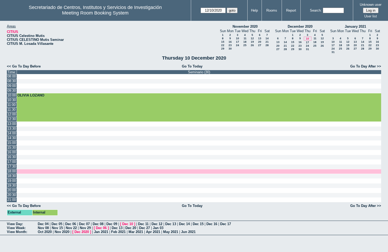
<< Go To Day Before (24, 66)
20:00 (11, 190)
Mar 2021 (136, 232)
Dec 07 (84, 224)
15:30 (11, 147)
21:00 (11, 200)
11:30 (11, 110)
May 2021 (170, 232)
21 (267, 41)
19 (252, 41)
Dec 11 (143, 224)
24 (237, 45)
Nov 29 (85, 228)
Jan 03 (158, 228)
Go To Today (192, 66)
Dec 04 (43, 224)
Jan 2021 (101, 232)
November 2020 (245, 26)
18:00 (11, 171)
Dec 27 (144, 228)
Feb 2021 (118, 232)
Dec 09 (111, 224)
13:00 (11, 124)
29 (222, 48)
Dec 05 (56, 224)
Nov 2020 (62, 232)
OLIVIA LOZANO (30, 95)
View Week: (16, 228)
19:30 (11, 185)
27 (259, 45)
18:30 (11, 176)
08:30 (11, 81)
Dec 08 (98, 224)
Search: (316, 10)
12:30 (11, 119)
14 (267, 38)
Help (254, 10)
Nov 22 (71, 228)
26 (252, 45)
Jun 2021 (188, 232)
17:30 (11, 166)
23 (230, 45)
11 (245, 38)
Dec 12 (157, 224)
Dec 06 (70, 224)
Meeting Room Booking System (95, 13)
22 (222, 45)
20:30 (11, 195)
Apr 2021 (153, 232)
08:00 (11, 76)
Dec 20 (130, 228)
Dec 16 (211, 224)
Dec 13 (170, 224)
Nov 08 (43, 228)
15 (222, 41)
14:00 (11, 133)
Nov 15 (57, 228)
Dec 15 (198, 224)
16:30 (11, 157)
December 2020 (300, 26)
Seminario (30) (199, 72)
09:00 (11, 86)
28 (267, 45)
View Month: (17, 232)
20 (259, 41)
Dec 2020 (81, 232)
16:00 (11, 152)
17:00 (11, 162)
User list (370, 16)
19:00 (11, 181)
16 (230, 41)
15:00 (11, 143)
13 (259, 38)
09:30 (11, 91)
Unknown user (370, 5)
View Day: (15, 224)
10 (237, 38)
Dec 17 (225, 224)
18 (245, 41)
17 (237, 41)
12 (252, 38)
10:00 (11, 95)
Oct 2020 (45, 232)
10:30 (11, 100)
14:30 (11, 138)
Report (291, 10)
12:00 (11, 114)
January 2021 (355, 26)
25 (245, 45)
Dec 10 (127, 224)
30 (230, 48)
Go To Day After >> (365, 66)
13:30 (11, 128)
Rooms (271, 10)
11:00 (11, 105)
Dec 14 (184, 224)
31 (307, 49)
